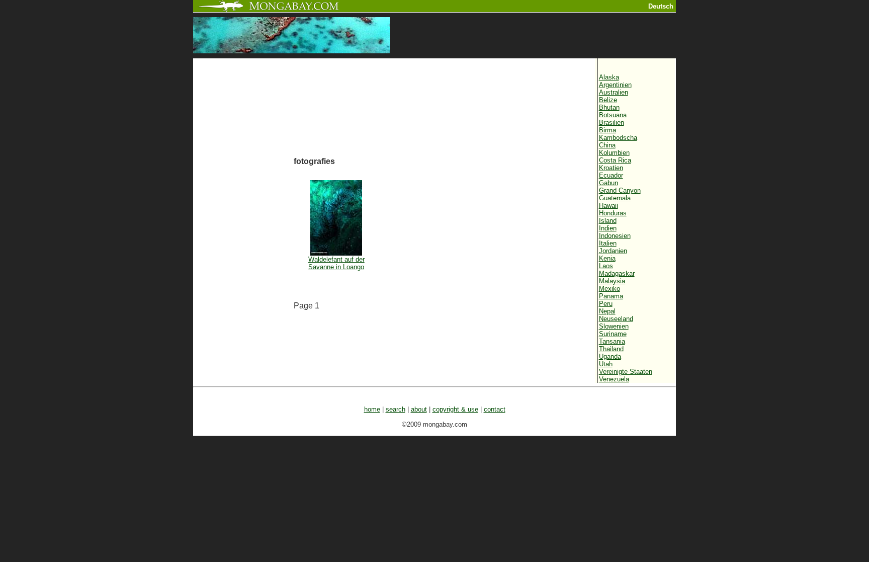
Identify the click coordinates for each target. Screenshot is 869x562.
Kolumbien (614, 152)
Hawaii (608, 205)
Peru (606, 303)
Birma (607, 130)
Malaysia (612, 281)
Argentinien (615, 85)
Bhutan (609, 107)
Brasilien (611, 122)
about (419, 409)
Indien (608, 228)
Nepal (607, 311)
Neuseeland (616, 319)
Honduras (613, 213)
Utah (606, 364)
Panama (611, 296)
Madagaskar (617, 273)
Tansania (612, 341)
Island (608, 220)
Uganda (610, 356)
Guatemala (615, 198)
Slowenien (614, 326)
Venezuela (614, 379)
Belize (608, 100)
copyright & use (455, 409)
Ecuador (611, 175)
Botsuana (613, 115)
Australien (613, 92)
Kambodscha (618, 137)
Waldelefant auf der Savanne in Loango (336, 263)
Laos (606, 266)
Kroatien (611, 168)
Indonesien (615, 235)
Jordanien (613, 251)
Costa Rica (615, 160)
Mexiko (609, 288)
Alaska (609, 77)
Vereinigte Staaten (625, 371)
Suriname (613, 334)
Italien (608, 243)
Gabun (608, 183)
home (372, 409)
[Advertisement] (243, 230)
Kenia (607, 258)
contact (494, 409)
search (395, 409)
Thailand (611, 349)
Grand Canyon (620, 190)
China (607, 145)
